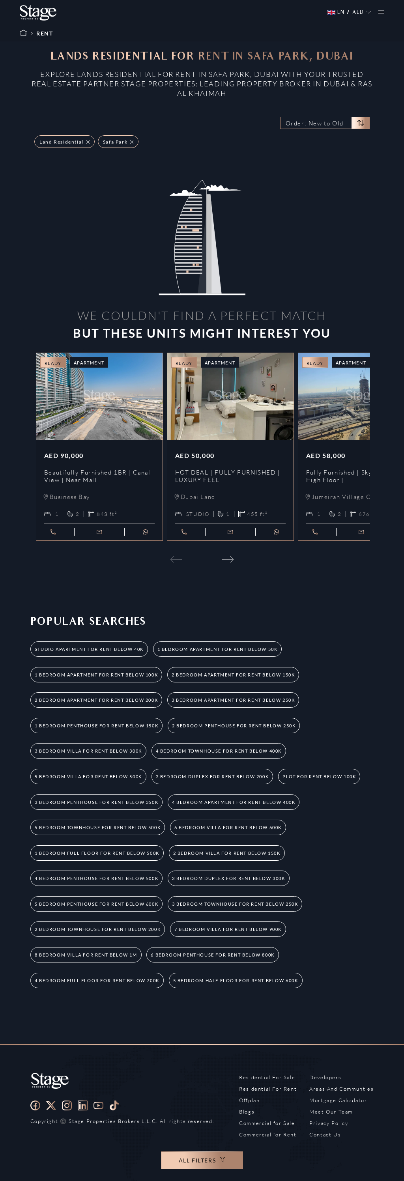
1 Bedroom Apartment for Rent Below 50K (217, 649)
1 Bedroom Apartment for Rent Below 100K (96, 674)
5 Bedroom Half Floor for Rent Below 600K (235, 980)
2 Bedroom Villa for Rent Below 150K (227, 853)
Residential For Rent (268, 1089)
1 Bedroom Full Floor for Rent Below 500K (97, 853)
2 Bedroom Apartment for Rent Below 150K (233, 674)
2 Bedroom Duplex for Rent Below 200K (212, 776)
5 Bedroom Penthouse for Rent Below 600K (96, 903)
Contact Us (325, 1134)
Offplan (249, 1100)
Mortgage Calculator (338, 1100)
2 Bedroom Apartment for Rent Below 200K (96, 700)
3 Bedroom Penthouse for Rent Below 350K (96, 802)
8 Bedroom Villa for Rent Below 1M (86, 954)
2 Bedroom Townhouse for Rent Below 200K (98, 929)
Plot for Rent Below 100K (319, 776)
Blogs (246, 1111)
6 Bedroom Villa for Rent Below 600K (228, 827)
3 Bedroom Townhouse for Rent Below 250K (235, 903)
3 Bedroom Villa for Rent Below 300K (88, 750)
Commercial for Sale (267, 1123)
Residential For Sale (267, 1077)
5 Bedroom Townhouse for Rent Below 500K (98, 827)
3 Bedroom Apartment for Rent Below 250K (233, 700)
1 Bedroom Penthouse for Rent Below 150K (96, 725)
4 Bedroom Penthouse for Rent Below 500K (96, 878)
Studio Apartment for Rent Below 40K (89, 649)
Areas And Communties (341, 1089)
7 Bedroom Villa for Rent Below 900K (228, 929)
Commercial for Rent (267, 1134)
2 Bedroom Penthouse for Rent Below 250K (234, 725)
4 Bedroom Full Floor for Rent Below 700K (97, 980)
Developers (325, 1077)
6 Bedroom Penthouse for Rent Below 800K (212, 954)
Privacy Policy (328, 1123)
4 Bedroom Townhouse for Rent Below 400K (219, 750)
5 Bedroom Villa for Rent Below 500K (88, 776)
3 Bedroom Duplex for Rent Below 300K (228, 878)
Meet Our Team (331, 1111)
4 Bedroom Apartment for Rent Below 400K (233, 802)
